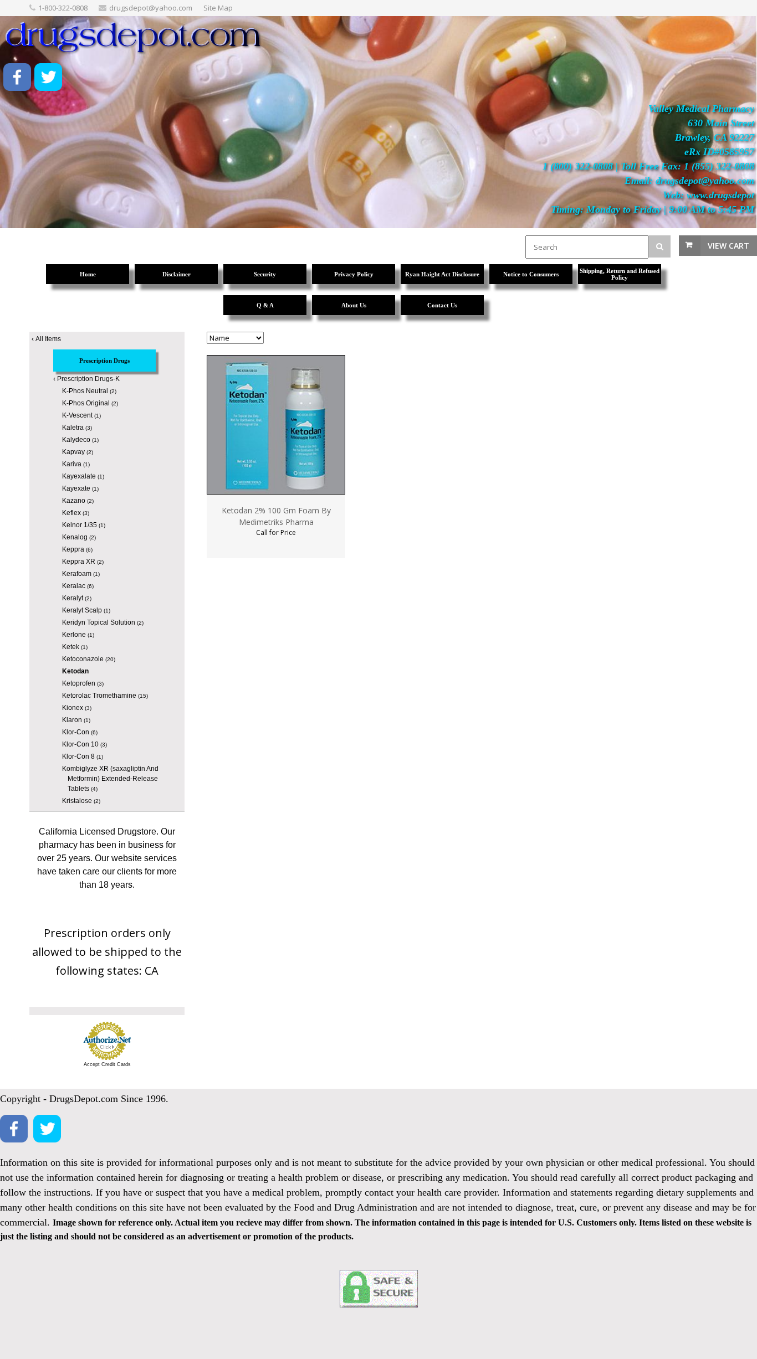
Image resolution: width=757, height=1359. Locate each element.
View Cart (728, 245)
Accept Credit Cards (107, 1064)
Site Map (218, 8)
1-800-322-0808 (63, 8)
